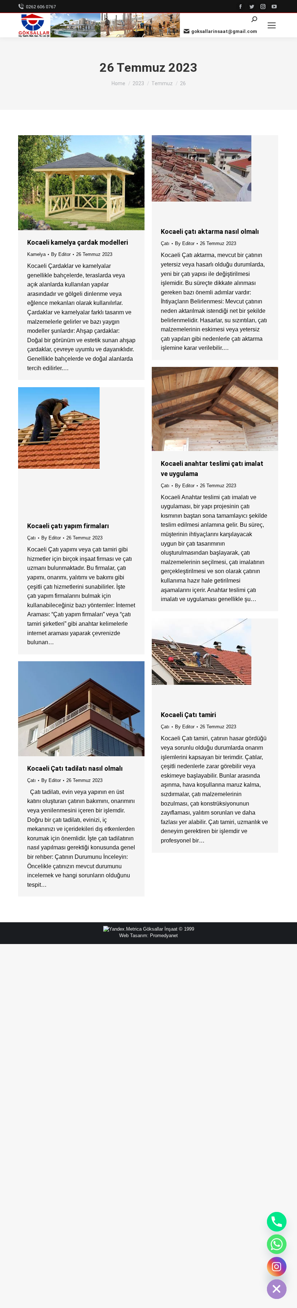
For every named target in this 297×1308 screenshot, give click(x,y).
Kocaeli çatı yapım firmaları (68, 526)
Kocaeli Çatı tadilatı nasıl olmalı (75, 768)
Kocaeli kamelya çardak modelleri (77, 242)
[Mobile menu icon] (271, 25)
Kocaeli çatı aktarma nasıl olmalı (210, 231)
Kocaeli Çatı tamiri (188, 715)
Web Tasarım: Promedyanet (148, 935)
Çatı (165, 243)
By (61, 254)
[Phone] (276, 1222)
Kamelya (36, 254)
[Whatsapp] (276, 1244)
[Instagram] (276, 1266)
